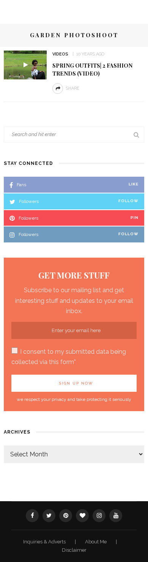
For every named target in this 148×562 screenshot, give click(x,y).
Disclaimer (74, 550)
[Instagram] (99, 515)
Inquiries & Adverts (45, 542)
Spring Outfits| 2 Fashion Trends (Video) (92, 69)
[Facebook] (32, 515)
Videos (60, 54)
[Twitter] (49, 515)
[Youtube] (115, 515)
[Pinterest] (65, 515)
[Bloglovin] (82, 515)
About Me (96, 542)
